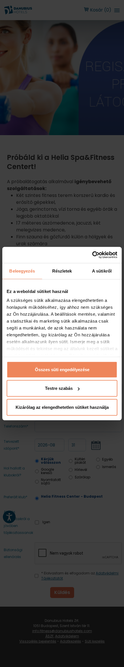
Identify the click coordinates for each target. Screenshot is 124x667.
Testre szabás (59, 388)
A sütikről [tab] (102, 270)
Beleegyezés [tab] (22, 270)
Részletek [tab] (62, 270)
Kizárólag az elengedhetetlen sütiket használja (62, 407)
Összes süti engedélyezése (62, 369)
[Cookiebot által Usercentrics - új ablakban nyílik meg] (92, 255)
